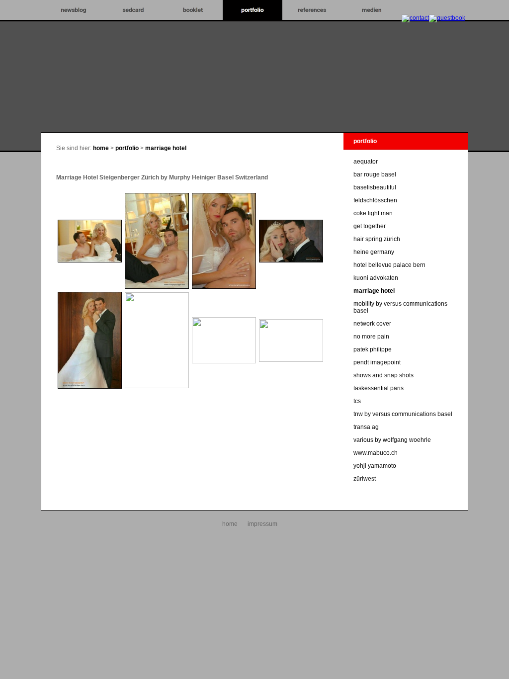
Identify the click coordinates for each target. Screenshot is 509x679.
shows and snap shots (383, 375)
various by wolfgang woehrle (392, 439)
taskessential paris (378, 388)
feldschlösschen (375, 200)
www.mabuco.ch (375, 452)
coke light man (373, 213)
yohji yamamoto (374, 465)
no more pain (371, 336)
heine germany (373, 252)
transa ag (366, 427)
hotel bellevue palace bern (389, 264)
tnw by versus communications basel (402, 414)
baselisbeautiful (374, 187)
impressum (262, 523)
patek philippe (372, 349)
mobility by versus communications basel (400, 307)
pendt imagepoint (377, 362)
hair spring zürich (376, 239)
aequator (365, 161)
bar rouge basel (374, 174)
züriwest (364, 478)
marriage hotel (165, 148)
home (101, 148)
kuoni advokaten (375, 277)
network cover (372, 323)
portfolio (127, 148)
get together (369, 226)
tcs (357, 401)
